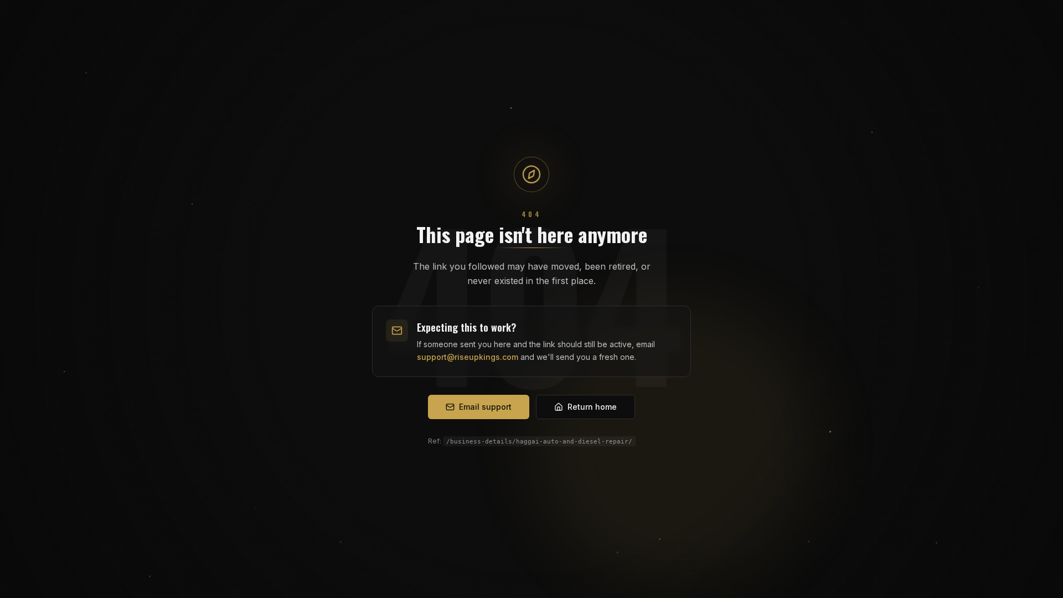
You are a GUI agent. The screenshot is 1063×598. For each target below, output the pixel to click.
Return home (592, 406)
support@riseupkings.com (467, 357)
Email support (485, 406)
